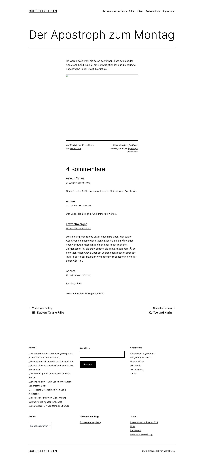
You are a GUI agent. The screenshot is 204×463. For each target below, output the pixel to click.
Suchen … (85, 348)
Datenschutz (153, 11)
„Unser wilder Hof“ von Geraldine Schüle (49, 406)
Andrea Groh (75, 148)
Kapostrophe (132, 151)
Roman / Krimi (137, 361)
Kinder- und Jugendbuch (142, 353)
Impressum (169, 11)
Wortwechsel (136, 369)
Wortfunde (133, 145)
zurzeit (133, 373)
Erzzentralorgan (76, 224)
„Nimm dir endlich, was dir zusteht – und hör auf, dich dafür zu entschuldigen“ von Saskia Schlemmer (51, 365)
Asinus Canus (75, 178)
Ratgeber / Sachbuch (140, 357)
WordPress (169, 451)
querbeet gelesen (43, 11)
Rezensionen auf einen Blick (118, 11)
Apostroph (133, 148)
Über (140, 11)
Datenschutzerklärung (141, 434)
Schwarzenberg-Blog (90, 422)
